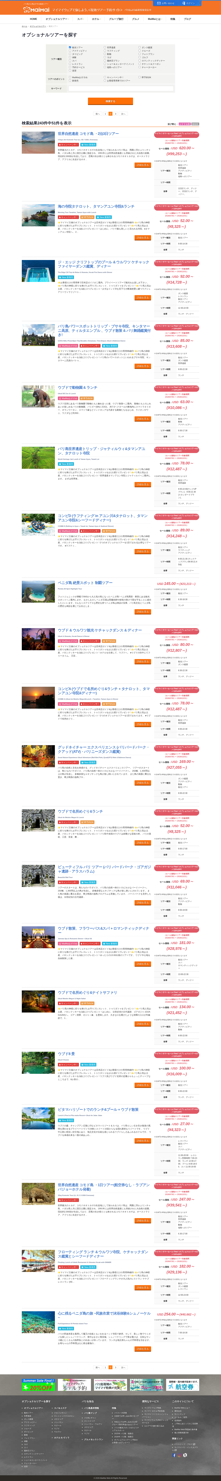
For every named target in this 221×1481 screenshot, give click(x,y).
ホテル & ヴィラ (61, 1437)
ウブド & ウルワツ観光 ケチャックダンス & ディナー (100, 630)
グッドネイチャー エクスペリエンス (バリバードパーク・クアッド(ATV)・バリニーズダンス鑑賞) (103, 749)
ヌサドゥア (58, 1419)
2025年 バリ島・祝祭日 (123, 1433)
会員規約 (178, 1420)
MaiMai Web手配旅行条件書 (185, 1429)
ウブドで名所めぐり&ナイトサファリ (87, 992)
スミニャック (89, 1421)
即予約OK (146, 77)
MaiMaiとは (155, 19)
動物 (109, 54)
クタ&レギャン (90, 1418)
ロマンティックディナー (153, 60)
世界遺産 (111, 47)
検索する (110, 101)
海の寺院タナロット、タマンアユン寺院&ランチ (96, 206)
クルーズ (146, 51)
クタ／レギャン (60, 1413)
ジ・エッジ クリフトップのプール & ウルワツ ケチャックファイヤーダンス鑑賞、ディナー (103, 264)
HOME (33, 19)
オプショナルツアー (57, 19)
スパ (80, 19)
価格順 (195, 124)
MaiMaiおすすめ (79, 77)
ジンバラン (58, 1422)
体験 (74, 57)
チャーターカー (149, 67)
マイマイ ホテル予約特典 (154, 1411)
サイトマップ (179, 1414)
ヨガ (109, 57)
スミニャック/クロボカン (64, 1416)
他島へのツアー (114, 67)
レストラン (77, 64)
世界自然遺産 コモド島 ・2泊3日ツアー (88, 134)
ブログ (187, 19)
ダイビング (77, 54)
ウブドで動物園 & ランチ (77, 387)
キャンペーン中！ (115, 77)
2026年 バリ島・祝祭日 (123, 1437)
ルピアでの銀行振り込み (154, 1426)
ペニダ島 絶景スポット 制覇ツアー (85, 583)
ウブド (57, 1429)
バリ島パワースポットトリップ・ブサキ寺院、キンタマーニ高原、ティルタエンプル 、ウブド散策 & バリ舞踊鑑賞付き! (104, 330)
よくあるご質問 (180, 1417)
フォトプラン (148, 54)
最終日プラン (113, 60)
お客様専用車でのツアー (118, 80)
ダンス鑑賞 (147, 47)
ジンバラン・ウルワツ (93, 1424)
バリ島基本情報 (91, 1408)
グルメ (135, 19)
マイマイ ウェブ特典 (152, 1408)
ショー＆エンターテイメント (120, 64)
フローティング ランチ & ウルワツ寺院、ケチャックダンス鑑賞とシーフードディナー (103, 1254)
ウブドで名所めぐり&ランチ (80, 811)
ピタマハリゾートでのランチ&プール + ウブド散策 (98, 1109)
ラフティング (113, 51)
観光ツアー (77, 47)
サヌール (57, 1425)
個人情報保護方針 (181, 1433)
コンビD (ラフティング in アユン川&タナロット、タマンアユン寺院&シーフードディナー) (103, 518)
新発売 (75, 80)
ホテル (96, 19)
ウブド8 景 (66, 1054)
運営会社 (178, 1411)
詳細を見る (143, 165)
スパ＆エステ (60, 1408)
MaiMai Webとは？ (182, 1408)
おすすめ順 (184, 124)
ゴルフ (145, 57)
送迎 (74, 70)
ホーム (24, 26)
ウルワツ (57, 1432)
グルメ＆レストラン (93, 1439)
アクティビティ (79, 51)
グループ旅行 (116, 19)
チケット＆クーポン (151, 64)
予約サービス (78, 67)
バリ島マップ (90, 1413)
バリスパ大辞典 (120, 1413)
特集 (172, 19)
